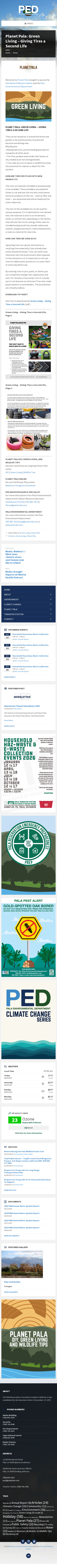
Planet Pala (22, 79)
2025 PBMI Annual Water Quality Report (22, 1206)
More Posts (9, 726)
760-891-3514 (32, 502)
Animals (7, 1503)
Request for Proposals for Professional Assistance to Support (27, 1180)
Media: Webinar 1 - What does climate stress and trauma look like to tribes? (16, 557)
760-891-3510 (12, 521)
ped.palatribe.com (14, 525)
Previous (10, 548)
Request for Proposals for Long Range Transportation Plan (22, 1171)
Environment (18, 1154)
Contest (50, 1507)
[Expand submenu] (51, 594)
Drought (11, 1510)
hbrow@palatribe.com (16, 505)
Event (48, 1510)
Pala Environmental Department (20, 1546)
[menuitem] (28, 589)
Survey (10, 1527)
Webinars (22, 1531)
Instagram (20, 485)
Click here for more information (28, 1133)
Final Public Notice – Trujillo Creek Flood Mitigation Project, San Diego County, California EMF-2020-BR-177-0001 (27, 1160)
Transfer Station (29, 1528)
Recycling (40, 1524)
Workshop (12, 1534)
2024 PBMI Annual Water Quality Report (22, 1213)
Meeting (35, 1517)
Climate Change (14, 1506)
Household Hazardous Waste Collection (30, 634)
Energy (18, 1510)
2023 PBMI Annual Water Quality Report (22, 1220)
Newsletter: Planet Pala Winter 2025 (22, 706)
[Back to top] (28, 1555)
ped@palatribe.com (29, 521)
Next (7, 568)
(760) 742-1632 (9, 1431)
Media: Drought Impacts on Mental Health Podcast (15, 574)
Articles (11, 536)
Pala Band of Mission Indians (19, 83)
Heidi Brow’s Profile (15, 502)
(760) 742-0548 (9, 1424)
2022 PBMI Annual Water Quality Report (22, 1227)
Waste (42, 1528)
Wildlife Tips (29, 472)
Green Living (16, 472)
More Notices (10, 1190)
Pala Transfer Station (21, 639)
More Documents (11, 1236)
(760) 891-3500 (9, 1417)
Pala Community (12, 1282)
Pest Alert (12, 1521)
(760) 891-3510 (9, 1477)
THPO (18, 1528)
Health (39, 1513)
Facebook (30, 485)
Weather (12, 1531)
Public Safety (28, 1154)
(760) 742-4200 (9, 1444)
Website (9, 485)
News (15, 53)
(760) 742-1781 (23, 1486)
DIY (7, 472)
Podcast (7, 1524)
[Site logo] (28, 15)
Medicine (27, 1517)
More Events (9, 677)
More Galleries (11, 1292)
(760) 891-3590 (9, 1437)
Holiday (13, 1516)
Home (8, 53)
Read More (8, 720)
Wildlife (34, 1531)
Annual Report (21, 1502)
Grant (16, 1513)
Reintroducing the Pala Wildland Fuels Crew (24, 1151)
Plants (44, 1521)
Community (36, 1506)
